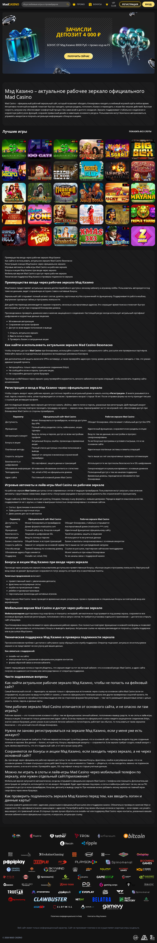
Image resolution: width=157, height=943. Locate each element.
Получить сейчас (78, 56)
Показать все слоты (140, 131)
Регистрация (130, 4)
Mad (10, 4)
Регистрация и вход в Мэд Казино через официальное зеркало (35, 264)
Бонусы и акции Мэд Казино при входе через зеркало (30, 270)
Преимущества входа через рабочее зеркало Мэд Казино (32, 257)
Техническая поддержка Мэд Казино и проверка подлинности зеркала (39, 276)
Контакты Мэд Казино (97, 916)
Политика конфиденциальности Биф (66, 916)
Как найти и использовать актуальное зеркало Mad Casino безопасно (38, 260)
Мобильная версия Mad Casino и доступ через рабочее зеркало (36, 273)
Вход (148, 4)
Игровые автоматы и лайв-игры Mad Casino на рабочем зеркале (36, 267)
